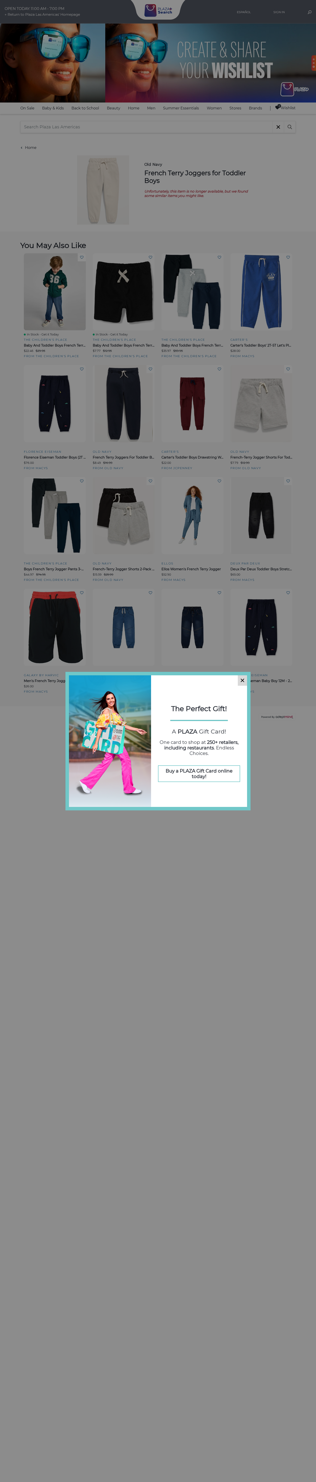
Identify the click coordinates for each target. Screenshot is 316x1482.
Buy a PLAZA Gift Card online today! (199, 773)
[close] (242, 680)
